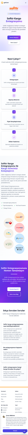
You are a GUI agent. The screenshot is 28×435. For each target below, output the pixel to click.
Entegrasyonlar (18, 396)
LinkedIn (5, 410)
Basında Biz (3, 396)
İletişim (2, 401)
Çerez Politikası (18, 412)
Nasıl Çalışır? (14, 42)
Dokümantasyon (18, 399)
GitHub (4, 412)
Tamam (15, 430)
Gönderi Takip (18, 401)
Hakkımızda (3, 394)
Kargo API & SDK (19, 394)
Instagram (5, 407)
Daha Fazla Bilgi (14, 294)
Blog (2, 399)
